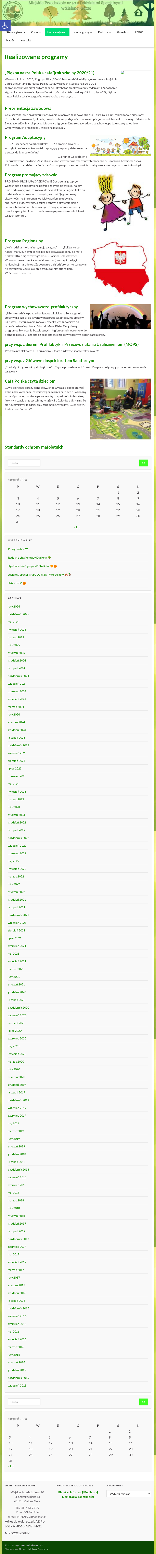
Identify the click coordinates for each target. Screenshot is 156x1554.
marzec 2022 (16, 876)
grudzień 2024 (17, 660)
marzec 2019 (16, 1131)
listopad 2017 (16, 1231)
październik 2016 (18, 1308)
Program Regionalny (24, 240)
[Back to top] (147, 1545)
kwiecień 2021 (17, 961)
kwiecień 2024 (17, 699)
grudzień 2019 (17, 1084)
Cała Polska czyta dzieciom (30, 381)
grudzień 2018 (17, 1154)
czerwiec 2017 (17, 1246)
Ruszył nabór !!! (18, 549)
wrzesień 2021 (17, 922)
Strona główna (15, 32)
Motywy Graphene (38, 1549)
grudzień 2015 (17, 1370)
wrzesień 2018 (17, 1177)
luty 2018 (14, 1208)
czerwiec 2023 (17, 776)
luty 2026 (14, 606)
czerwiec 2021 (17, 946)
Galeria (122, 32)
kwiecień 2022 (17, 868)
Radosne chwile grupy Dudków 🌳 (29, 557)
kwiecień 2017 (17, 1262)
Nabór (10, 40)
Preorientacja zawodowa (28, 108)
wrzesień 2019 (17, 1107)
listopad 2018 (16, 1161)
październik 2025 (18, 614)
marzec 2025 (16, 637)
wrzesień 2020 (17, 1015)
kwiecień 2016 (17, 1339)
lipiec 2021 (15, 938)
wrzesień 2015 (17, 1385)
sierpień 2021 (16, 930)
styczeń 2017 (16, 1285)
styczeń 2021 (16, 984)
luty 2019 (14, 1138)
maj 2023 (13, 784)
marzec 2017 (16, 1269)
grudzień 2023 (17, 730)
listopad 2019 (16, 1092)
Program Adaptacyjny (25, 137)
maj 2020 (13, 1046)
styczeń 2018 (16, 1215)
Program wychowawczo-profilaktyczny (41, 306)
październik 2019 (18, 1100)
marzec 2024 (16, 706)
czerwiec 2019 (17, 1115)
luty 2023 (14, 807)
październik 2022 (18, 838)
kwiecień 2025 (17, 629)
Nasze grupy (82, 32)
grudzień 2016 (17, 1293)
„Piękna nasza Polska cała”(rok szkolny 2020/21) (49, 72)
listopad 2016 (16, 1300)
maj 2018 (13, 1192)
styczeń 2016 (16, 1362)
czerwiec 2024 (17, 691)
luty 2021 (14, 976)
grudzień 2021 (17, 899)
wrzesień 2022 (17, 845)
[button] (5, 25)
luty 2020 (14, 1069)
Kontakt (26, 40)
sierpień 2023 (16, 760)
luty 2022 (14, 884)
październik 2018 (18, 1169)
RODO (139, 32)
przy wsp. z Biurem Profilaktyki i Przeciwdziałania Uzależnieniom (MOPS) (72, 344)
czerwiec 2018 (17, 1185)
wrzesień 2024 (17, 683)
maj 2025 (13, 622)
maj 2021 (13, 953)
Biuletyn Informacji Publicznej (78, 1492)
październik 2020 (18, 1007)
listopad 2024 (16, 668)
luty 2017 (14, 1277)
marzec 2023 (16, 799)
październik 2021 (18, 915)
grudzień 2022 (17, 822)
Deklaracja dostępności (78, 1496)
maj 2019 (13, 1123)
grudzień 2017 (17, 1223)
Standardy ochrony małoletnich (34, 447)
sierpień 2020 (16, 1023)
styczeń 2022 (16, 892)
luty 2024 (14, 714)
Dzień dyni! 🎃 (17, 583)
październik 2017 (18, 1239)
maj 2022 (13, 861)
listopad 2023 (16, 737)
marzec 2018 (16, 1200)
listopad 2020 (16, 999)
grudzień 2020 (17, 992)
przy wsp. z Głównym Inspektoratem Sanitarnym (49, 360)
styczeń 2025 (16, 652)
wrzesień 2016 (17, 1316)
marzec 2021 (16, 969)
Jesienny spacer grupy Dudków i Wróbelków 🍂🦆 (39, 574)
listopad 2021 (16, 907)
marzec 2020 (16, 1061)
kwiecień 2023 (17, 791)
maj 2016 (13, 1331)
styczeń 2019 (16, 1146)
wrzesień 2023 (17, 753)
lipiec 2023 (15, 768)
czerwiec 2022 (17, 853)
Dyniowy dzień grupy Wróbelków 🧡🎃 (32, 566)
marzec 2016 (16, 1347)
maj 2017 (13, 1254)
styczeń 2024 (16, 722)
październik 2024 (18, 676)
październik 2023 (18, 745)
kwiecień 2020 (17, 1053)
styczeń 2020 (16, 1077)
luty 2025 (14, 645)
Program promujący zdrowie (31, 174)
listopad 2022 (16, 830)
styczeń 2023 (16, 814)
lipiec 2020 (15, 1030)
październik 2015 (18, 1377)
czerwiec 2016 (17, 1323)
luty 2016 (14, 1354)
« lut (77, 527)
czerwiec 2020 (17, 1038)
